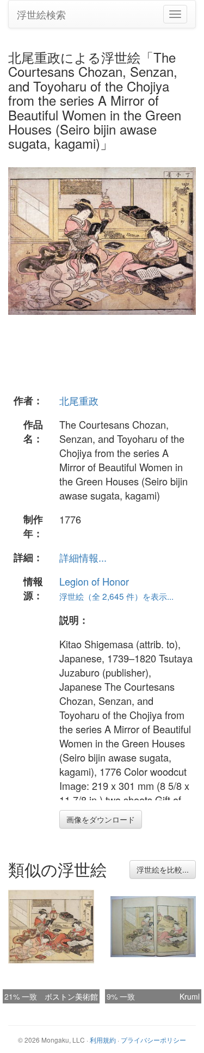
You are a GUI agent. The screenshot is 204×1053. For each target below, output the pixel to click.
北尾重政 (78, 400)
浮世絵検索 (41, 14)
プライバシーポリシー (153, 1039)
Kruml (190, 996)
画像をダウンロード (100, 819)
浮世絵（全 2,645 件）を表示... (116, 596)
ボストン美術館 (71, 996)
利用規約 (103, 1039)
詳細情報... (83, 557)
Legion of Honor (94, 581)
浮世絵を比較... (163, 869)
